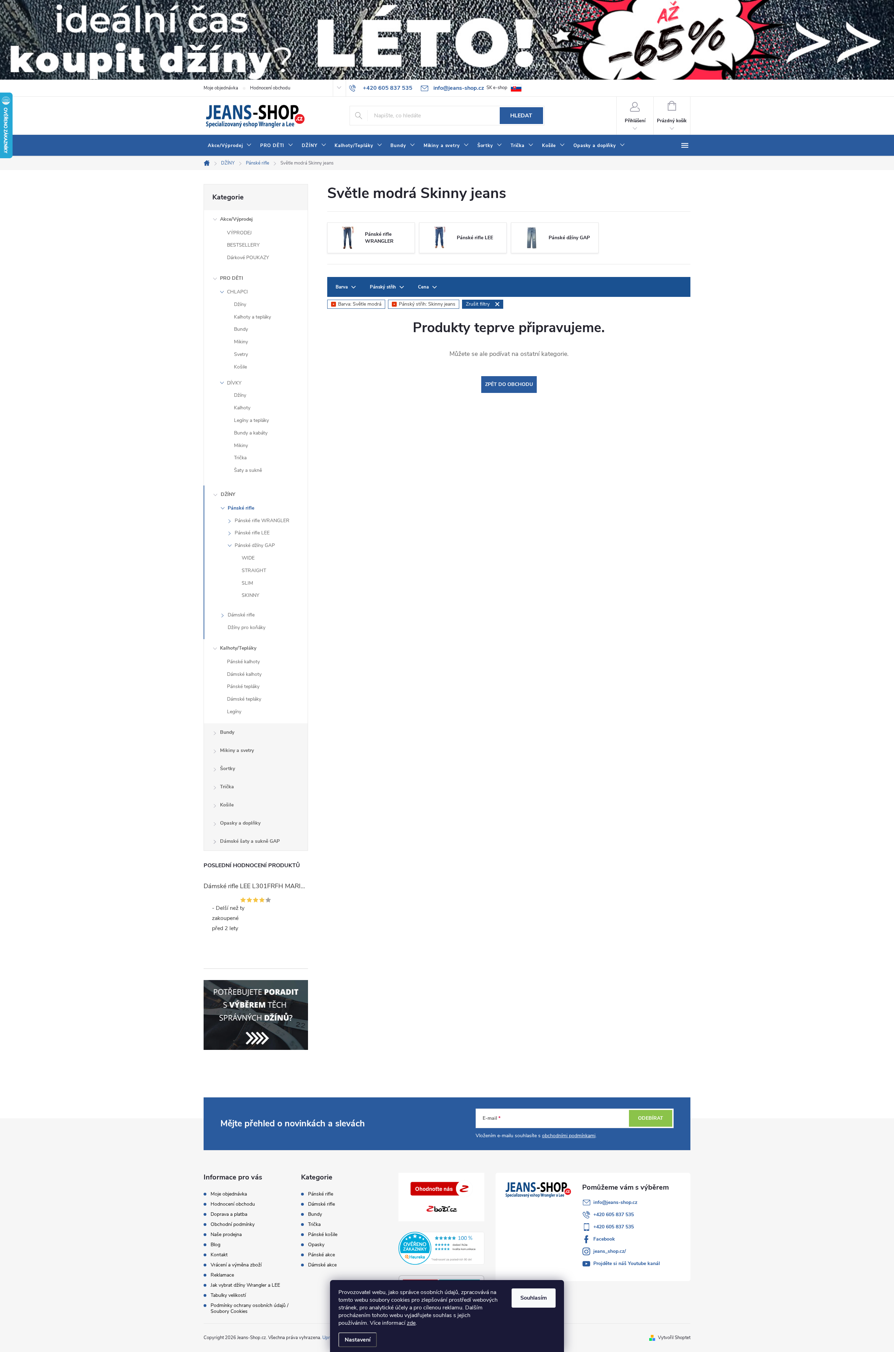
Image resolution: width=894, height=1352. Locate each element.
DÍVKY (234, 383)
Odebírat (650, 1118)
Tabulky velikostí (228, 1295)
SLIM (247, 583)
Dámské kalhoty (244, 674)
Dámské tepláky (244, 699)
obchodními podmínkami (568, 1135)
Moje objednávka (221, 88)
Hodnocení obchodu (270, 88)
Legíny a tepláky (251, 420)
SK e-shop (496, 88)
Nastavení (358, 1340)
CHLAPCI (237, 291)
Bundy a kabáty (251, 433)
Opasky (316, 1245)
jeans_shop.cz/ (609, 1251)
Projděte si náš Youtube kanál (626, 1263)
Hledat (521, 115)
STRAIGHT (254, 570)
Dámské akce (322, 1265)
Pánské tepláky (243, 686)
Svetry (241, 354)
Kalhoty (242, 407)
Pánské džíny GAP (255, 545)
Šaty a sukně (248, 470)
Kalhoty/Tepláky (238, 648)
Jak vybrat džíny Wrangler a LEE (245, 1285)
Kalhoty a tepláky (252, 317)
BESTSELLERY (243, 245)
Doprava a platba (229, 1214)
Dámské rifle (241, 615)
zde (411, 1323)
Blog (215, 1244)
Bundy (241, 329)
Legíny (234, 711)
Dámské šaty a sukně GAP (250, 841)
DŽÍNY (228, 494)
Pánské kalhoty (243, 661)
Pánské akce (321, 1255)
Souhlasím (533, 1298)
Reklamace (222, 1275)
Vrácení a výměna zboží (236, 1265)
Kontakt (219, 1254)
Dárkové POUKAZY (248, 257)
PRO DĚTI (231, 278)
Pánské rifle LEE (252, 532)
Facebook (604, 1239)
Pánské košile (322, 1234)
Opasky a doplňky (240, 823)
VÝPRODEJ (239, 232)
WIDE (248, 558)
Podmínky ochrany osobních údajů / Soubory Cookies (249, 1308)
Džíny (240, 304)
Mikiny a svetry (237, 750)
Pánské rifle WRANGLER (262, 520)
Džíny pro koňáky (246, 627)
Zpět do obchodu (509, 384)
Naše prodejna (226, 1234)
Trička (240, 457)
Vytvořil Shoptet (674, 1338)
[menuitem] (230, 145)
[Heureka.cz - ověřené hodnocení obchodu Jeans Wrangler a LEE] (441, 1248)
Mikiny (241, 341)
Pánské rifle (241, 508)
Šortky (227, 768)
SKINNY (250, 595)
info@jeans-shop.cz (615, 1202)
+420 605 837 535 (613, 1214)
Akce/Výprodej (236, 219)
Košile (240, 367)
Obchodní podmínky (233, 1224)
